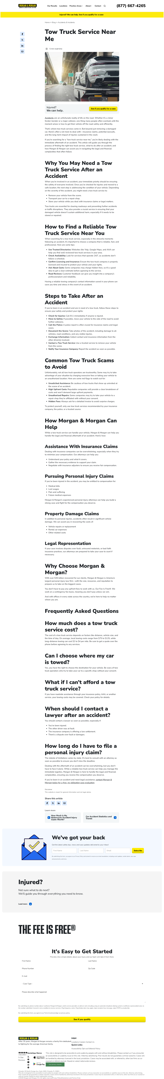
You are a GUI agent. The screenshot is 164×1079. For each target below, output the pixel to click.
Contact (98, 6)
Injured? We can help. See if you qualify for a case (81, 15)
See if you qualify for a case (103, 109)
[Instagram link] (28, 1064)
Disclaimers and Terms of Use (70, 1078)
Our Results (52, 6)
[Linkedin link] (28, 1067)
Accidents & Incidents (66, 22)
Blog (54, 22)
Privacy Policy (79, 856)
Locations (63, 6)
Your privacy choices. (55, 1064)
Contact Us (90, 1042)
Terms (46, 1013)
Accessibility (76, 1048)
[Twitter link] (28, 1056)
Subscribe (138, 850)
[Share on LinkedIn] (22, 45)
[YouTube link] (28, 1062)
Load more (22, 904)
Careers (82, 1042)
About (88, 6)
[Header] (27, 6)
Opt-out (85, 1048)
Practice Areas (76, 6)
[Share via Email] (22, 51)
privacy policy (65, 1013)
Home (47, 22)
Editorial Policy (94, 1048)
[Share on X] (22, 40)
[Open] (104, 6)
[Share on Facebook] (22, 34)
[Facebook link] (28, 1059)
